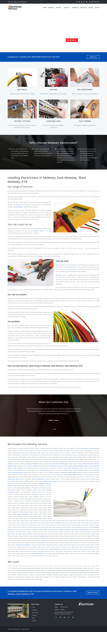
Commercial (75, 7)
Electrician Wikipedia (37, 553)
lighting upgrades (83, 529)
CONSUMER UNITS (53, 121)
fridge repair (54, 464)
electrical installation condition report (65, 472)
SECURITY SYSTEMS (22, 121)
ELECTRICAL (22, 90)
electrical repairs (18, 207)
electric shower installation (76, 466)
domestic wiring (59, 523)
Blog (33, 618)
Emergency (51, 7)
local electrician (43, 536)
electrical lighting (54, 549)
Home (44, 7)
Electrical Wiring (73, 475)
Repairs (61, 125)
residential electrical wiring (19, 472)
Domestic (66, 7)
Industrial (84, 7)
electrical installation (32, 464)
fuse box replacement (34, 466)
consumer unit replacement (48, 466)
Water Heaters (53, 94)
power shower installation (92, 466)
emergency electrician (45, 483)
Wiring (11, 94)
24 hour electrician (53, 529)
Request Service (23, 40)
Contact (97, 7)
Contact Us (93, 57)
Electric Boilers (44, 94)
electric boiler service (20, 470)
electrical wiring (38, 231)
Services (58, 7)
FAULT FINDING (85, 121)
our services (44, 540)
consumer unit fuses (34, 453)
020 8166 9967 (95, 2)
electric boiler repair (88, 464)
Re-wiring (16, 94)
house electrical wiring (86, 448)
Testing (32, 94)
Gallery (90, 7)
